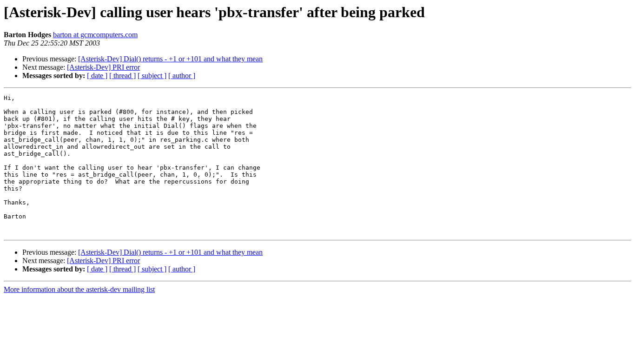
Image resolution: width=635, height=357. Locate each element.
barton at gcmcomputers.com (95, 35)
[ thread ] (122, 75)
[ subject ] (152, 75)
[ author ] (181, 75)
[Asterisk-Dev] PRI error (103, 67)
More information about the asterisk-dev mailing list (79, 289)
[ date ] (97, 75)
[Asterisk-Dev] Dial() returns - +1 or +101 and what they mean (170, 59)
